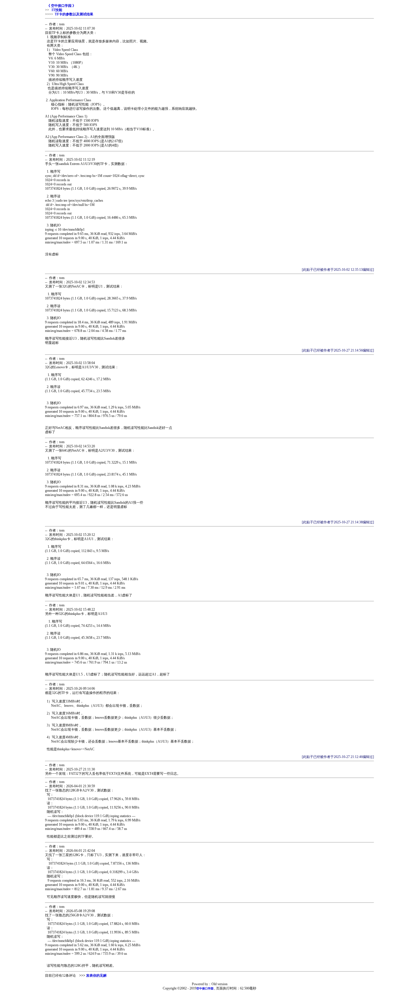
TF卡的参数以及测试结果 (74, 14)
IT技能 (56, 10)
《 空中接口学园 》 (61, 6)
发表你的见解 (96, 976)
